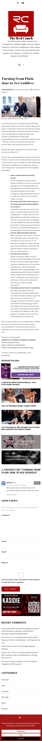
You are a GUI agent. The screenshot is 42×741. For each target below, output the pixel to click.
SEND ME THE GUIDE (26, 375)
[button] (25, 367)
